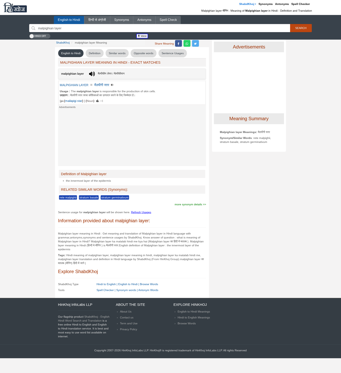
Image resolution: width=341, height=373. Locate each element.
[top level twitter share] (195, 43)
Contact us (126, 317)
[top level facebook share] (178, 43)
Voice (143, 36)
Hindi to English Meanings (194, 317)
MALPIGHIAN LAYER (74, 85)
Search (300, 28)
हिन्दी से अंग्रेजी (97, 20)
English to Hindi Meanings (194, 311)
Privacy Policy (128, 329)
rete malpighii (68, 197)
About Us (125, 311)
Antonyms (282, 4)
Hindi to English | (107, 284)
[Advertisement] (132, 138)
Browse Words (149, 284)
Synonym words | (127, 290)
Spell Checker (300, 4)
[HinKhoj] (15, 7)
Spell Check (168, 20)
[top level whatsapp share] (187, 43)
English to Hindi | (129, 284)
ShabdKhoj (246, 4)
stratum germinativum (114, 197)
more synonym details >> (190, 204)
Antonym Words (148, 290)
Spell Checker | (106, 290)
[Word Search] (33, 28)
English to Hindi (69, 20)
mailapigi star (73, 101)
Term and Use (129, 323)
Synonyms (266, 4)
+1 (101, 100)
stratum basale (89, 197)
